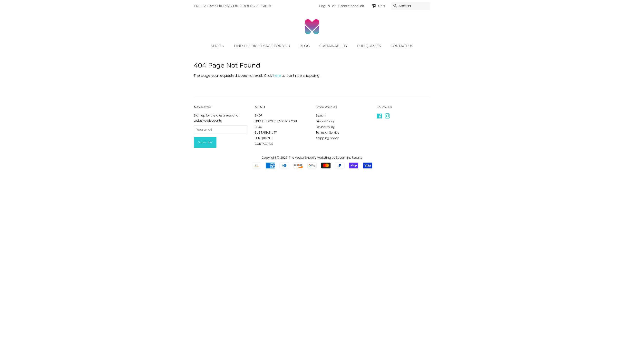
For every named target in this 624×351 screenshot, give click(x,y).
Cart (381, 6)
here (277, 75)
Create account (351, 6)
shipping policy (327, 138)
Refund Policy (325, 127)
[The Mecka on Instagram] (387, 117)
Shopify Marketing (318, 158)
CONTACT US (401, 46)
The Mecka (296, 158)
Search (321, 115)
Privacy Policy (325, 121)
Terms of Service (327, 133)
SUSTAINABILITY (333, 46)
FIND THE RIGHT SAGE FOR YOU (262, 46)
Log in (324, 6)
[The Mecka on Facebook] (379, 117)
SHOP (216, 46)
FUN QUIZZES (369, 46)
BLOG (305, 46)
